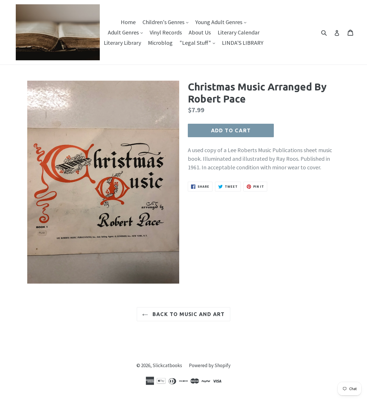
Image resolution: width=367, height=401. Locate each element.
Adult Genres (127, 32)
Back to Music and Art (188, 314)
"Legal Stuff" (198, 42)
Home (128, 22)
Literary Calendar (238, 32)
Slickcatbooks (167, 365)
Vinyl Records (166, 32)
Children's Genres (166, 22)
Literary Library (122, 42)
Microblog (160, 42)
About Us (200, 32)
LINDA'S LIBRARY (242, 42)
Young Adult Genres (222, 22)
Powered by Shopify (210, 365)
